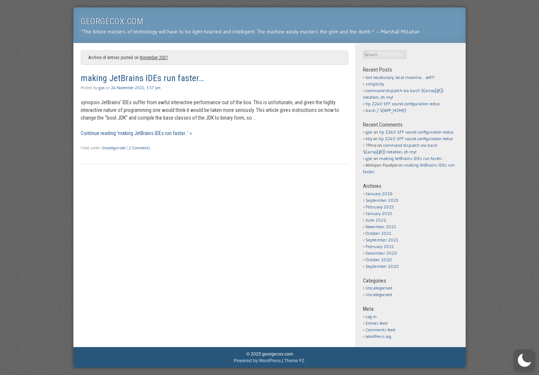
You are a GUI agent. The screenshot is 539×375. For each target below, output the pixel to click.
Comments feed (380, 329)
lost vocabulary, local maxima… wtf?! (400, 77)
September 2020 (382, 266)
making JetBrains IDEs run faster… (142, 78)
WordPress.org (378, 336)
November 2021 (381, 226)
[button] (524, 360)
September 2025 (382, 200)
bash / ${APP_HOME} (386, 110)
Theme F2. (294, 360)
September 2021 (382, 240)
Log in (371, 316)
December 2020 (381, 253)
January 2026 (379, 193)
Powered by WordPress (257, 360)
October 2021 (378, 233)
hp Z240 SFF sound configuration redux (403, 103)
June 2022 (376, 220)
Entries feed (377, 323)
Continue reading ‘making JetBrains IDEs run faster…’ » (136, 133)
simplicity (375, 84)
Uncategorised (113, 147)
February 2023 (380, 207)
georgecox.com (112, 21)
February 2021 (380, 246)
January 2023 (379, 213)
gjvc (101, 87)
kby (369, 138)
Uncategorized (379, 294)
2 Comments (139, 147)
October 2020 (379, 259)
